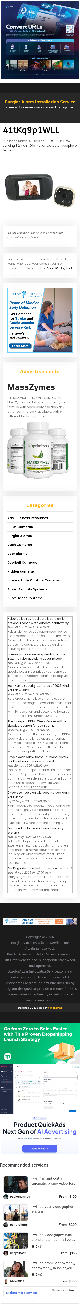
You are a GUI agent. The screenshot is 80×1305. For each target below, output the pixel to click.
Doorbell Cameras (22, 562)
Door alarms (17, 554)
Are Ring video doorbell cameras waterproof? (40, 868)
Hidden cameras (21, 571)
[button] (40, 121)
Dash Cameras (19, 544)
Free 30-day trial (59, 268)
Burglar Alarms (19, 536)
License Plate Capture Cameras (33, 580)
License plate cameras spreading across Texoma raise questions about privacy (36, 656)
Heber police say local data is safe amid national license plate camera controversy (38, 621)
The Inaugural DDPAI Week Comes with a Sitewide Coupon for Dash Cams (37, 723)
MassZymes (31, 387)
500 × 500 (52, 141)
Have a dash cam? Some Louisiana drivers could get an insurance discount (38, 759)
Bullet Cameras (20, 527)
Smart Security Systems (27, 589)
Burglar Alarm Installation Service (40, 101)
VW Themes (54, 1007)
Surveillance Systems (25, 598)
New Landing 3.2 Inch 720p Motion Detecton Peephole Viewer (40, 145)
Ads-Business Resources (27, 518)
